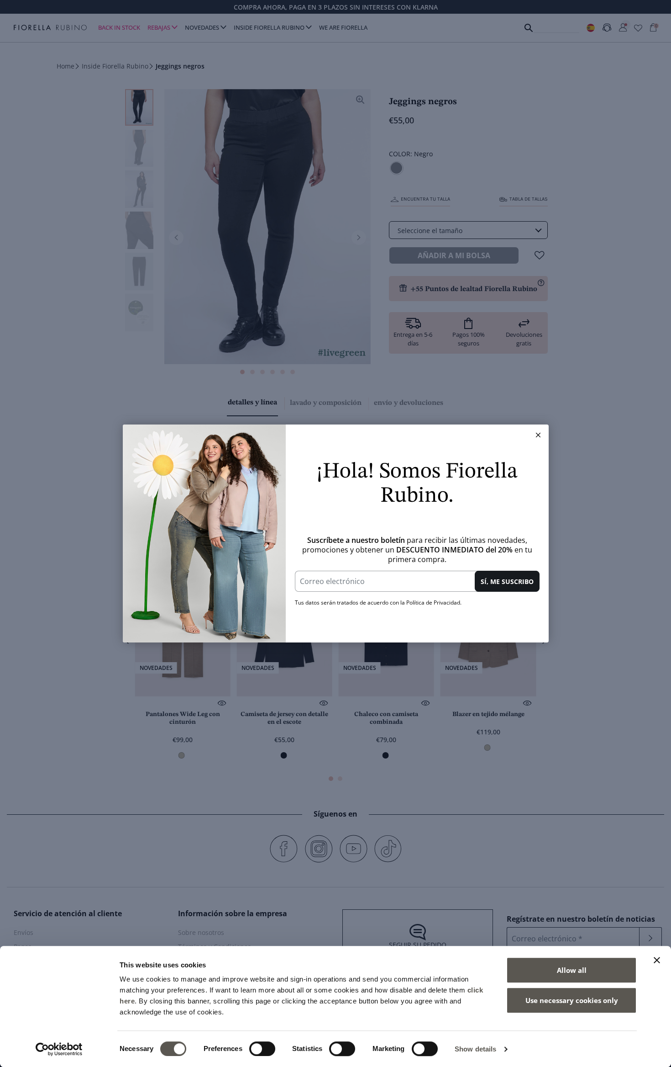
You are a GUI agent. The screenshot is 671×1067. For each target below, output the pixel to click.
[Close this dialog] (538, 435)
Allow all (572, 970)
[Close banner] (657, 960)
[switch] (262, 1048)
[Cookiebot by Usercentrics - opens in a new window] (59, 1049)
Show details (475, 1049)
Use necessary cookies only (571, 1000)
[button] (538, 435)
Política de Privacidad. (433, 602)
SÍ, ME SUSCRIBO (507, 581)
